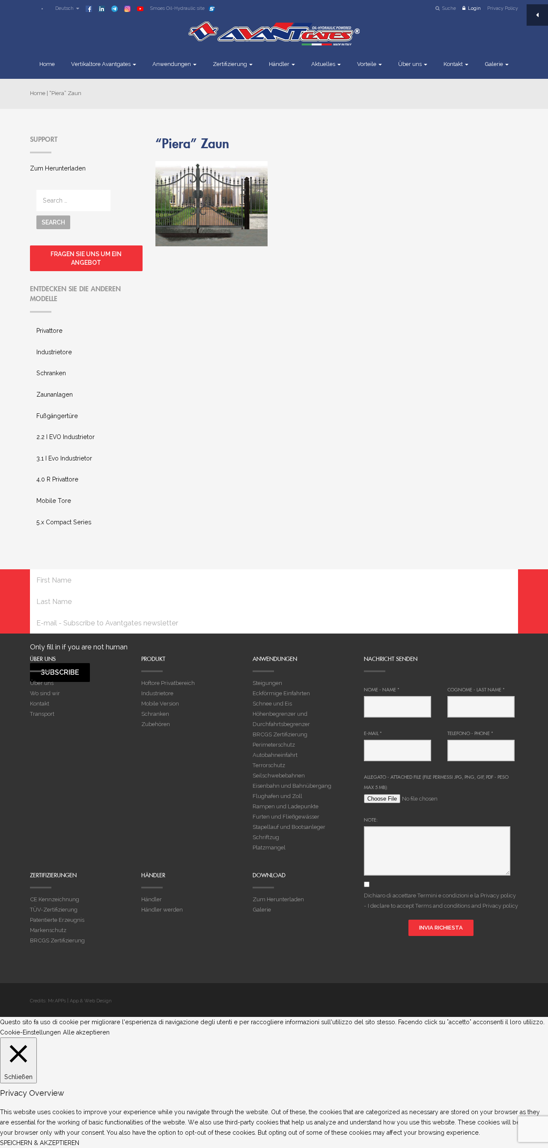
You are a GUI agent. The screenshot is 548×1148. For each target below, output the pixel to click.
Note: (371, 820)
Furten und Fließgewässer (286, 816)
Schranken (155, 714)
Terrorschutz (269, 765)
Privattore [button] (49, 330)
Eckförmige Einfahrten (281, 693)
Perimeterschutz (274, 744)
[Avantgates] (274, 39)
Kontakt (454, 64)
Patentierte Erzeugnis (57, 920)
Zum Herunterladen (58, 168)
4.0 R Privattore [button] (57, 479)
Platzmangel (269, 847)
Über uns (410, 64)
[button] (63, 8)
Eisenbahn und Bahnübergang (292, 786)
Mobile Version (160, 703)
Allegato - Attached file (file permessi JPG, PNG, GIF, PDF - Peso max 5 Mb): (436, 782)
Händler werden (162, 909)
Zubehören (155, 724)
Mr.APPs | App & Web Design (80, 1001)
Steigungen (267, 683)
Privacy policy (498, 895)
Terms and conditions (442, 906)
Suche (449, 8)
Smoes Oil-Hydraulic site (177, 8)
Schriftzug (266, 837)
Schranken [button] (51, 373)
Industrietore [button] (54, 352)
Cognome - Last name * (476, 690)
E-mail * (373, 733)
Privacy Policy (502, 8)
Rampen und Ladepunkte (286, 806)
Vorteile (367, 64)
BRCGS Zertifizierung (280, 734)
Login (474, 8)
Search (53, 222)
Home (47, 64)
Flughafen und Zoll (277, 796)
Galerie (494, 64)
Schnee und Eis (272, 703)
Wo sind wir (45, 693)
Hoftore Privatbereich (168, 683)
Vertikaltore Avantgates (101, 64)
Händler (280, 64)
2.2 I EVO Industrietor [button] (65, 436)
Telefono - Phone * (470, 733)
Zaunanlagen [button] (54, 394)
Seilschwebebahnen (279, 775)
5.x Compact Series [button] (63, 522)
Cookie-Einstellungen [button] (30, 1032)
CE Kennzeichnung (54, 899)
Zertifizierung (230, 64)
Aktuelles (324, 64)
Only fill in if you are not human (79, 647)
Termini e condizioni (443, 895)
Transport (42, 714)
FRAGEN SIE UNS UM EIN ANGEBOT (86, 258)
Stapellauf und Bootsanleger (289, 827)
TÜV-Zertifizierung (53, 909)
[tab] (86, 331)
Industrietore (157, 693)
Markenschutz (48, 930)
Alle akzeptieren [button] (86, 1032)
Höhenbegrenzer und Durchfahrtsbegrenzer (281, 719)
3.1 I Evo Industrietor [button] (64, 458)
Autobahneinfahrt (275, 755)
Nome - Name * (381, 690)
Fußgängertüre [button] (57, 416)
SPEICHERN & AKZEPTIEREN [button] (39, 1142)
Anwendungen (172, 64)
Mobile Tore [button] (53, 500)
